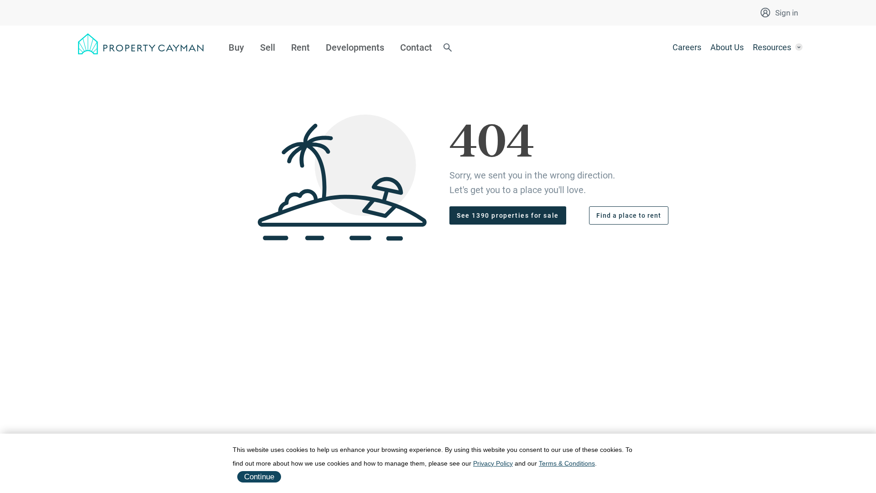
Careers (687, 47)
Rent (300, 47)
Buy (236, 47)
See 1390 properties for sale (508, 215)
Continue (259, 476)
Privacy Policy (493, 463)
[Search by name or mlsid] (447, 48)
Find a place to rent (628, 215)
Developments (355, 47)
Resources (772, 47)
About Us (727, 47)
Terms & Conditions (567, 463)
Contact (416, 47)
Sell (267, 47)
